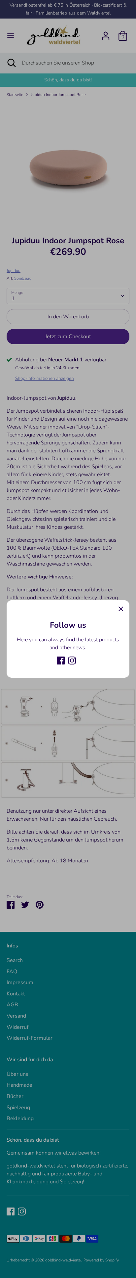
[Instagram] (72, 660)
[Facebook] (61, 660)
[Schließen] (121, 609)
